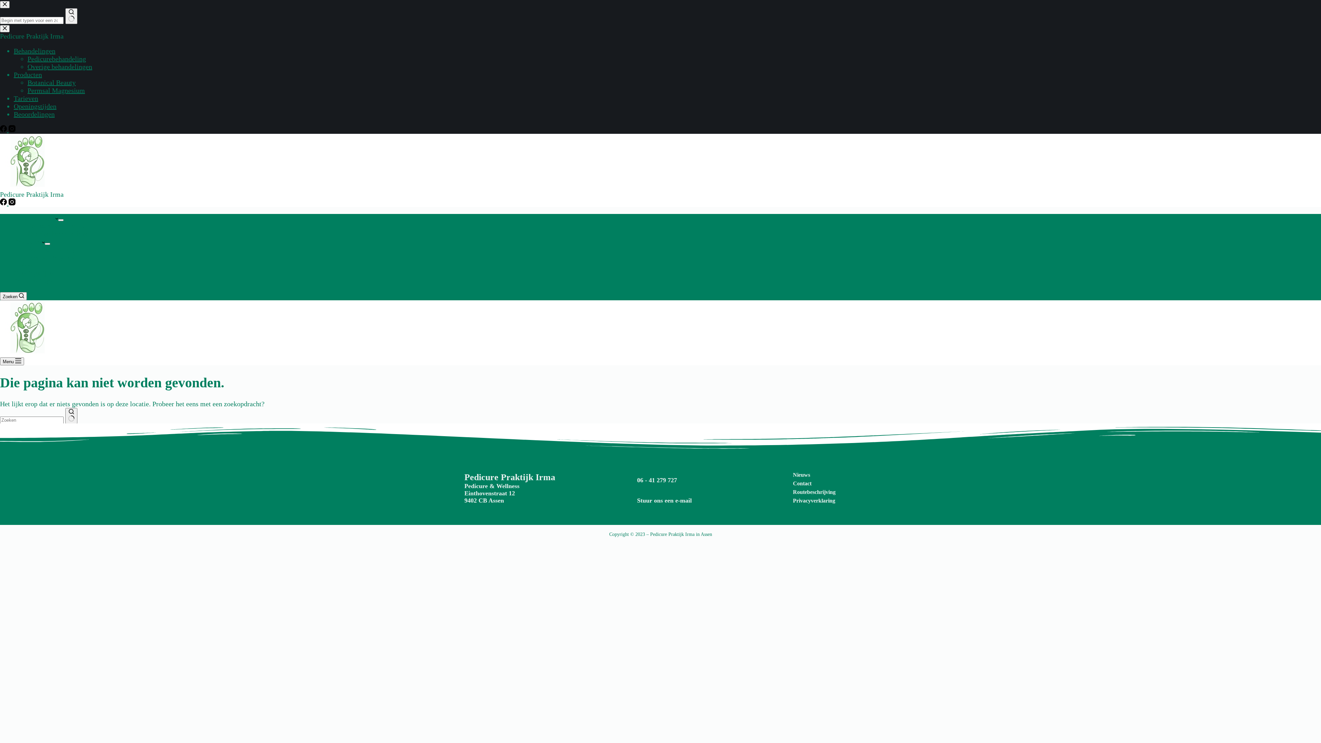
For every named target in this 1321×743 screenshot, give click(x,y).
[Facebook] (4, 203)
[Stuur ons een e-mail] (632, 495)
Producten (28, 241)
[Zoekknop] (71, 416)
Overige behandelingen (60, 233)
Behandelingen (34, 218)
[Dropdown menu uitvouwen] (61, 220)
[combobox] (32, 420)
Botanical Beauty (52, 249)
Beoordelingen (34, 281)
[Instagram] (12, 203)
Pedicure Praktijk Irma (509, 477)
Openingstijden (35, 273)
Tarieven (26, 265)
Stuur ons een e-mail (664, 500)
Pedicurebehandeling (57, 225)
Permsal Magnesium (56, 257)
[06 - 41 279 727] (632, 475)
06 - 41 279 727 (657, 480)
